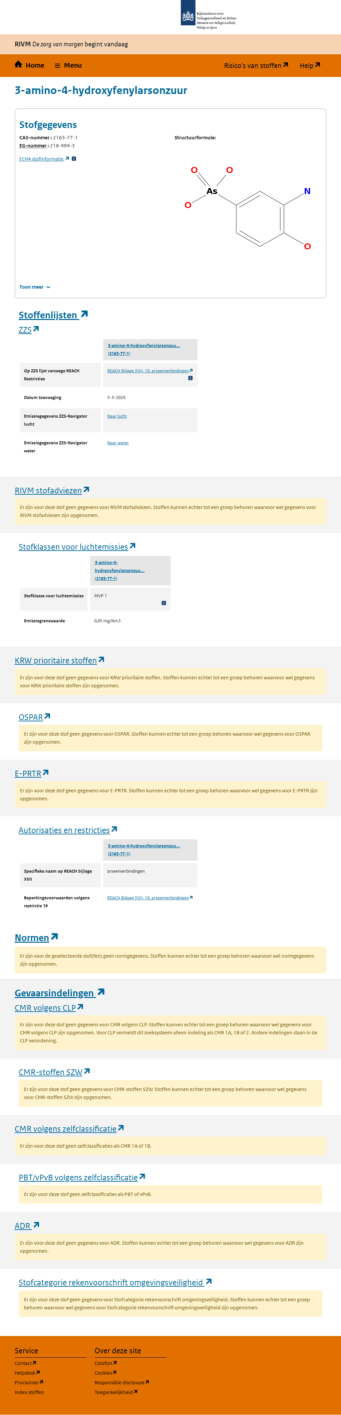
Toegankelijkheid (131, 1392)
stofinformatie (44, 159)
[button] (68, 65)
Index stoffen (29, 1392)
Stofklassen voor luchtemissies (78, 546)
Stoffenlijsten (54, 315)
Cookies (131, 1372)
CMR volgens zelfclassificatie (70, 1128)
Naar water (118, 443)
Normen (37, 938)
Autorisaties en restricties (69, 830)
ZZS (29, 329)
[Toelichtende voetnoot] (190, 378)
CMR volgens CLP (50, 1007)
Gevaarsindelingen (60, 993)
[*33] (74, 159)
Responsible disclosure (131, 1382)
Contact (51, 1363)
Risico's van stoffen (259, 66)
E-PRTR (32, 773)
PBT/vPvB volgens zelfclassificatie (83, 1177)
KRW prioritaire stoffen (60, 660)
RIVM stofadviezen (53, 490)
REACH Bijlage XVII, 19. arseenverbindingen (150, 371)
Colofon (131, 1363)
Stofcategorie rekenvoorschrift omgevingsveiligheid (116, 1282)
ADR (28, 1225)
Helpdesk (51, 1372)
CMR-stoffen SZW (55, 1072)
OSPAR (35, 717)
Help (313, 66)
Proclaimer (51, 1382)
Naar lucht (117, 416)
